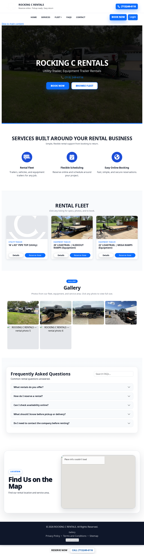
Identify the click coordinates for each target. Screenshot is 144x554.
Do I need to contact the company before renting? (41, 423)
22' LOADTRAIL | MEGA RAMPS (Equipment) (115, 246)
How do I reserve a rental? (28, 396)
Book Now (118, 17)
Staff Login (72, 540)
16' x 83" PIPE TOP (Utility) (23, 245)
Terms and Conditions (74, 535)
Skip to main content (13, 23)
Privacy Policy (53, 535)
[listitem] (23, 313)
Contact (80, 17)
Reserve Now (35, 255)
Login (133, 16)
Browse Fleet (84, 85)
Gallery (72, 532)
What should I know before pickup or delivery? (40, 414)
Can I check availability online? (31, 405)
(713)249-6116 (128, 6)
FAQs (69, 17)
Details (16, 255)
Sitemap (94, 535)
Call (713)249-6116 (82, 550)
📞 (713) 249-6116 (72, 77)
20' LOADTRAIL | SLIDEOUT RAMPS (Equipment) (69, 246)
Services (45, 17)
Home (34, 17)
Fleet (57, 17)
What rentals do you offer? (28, 387)
